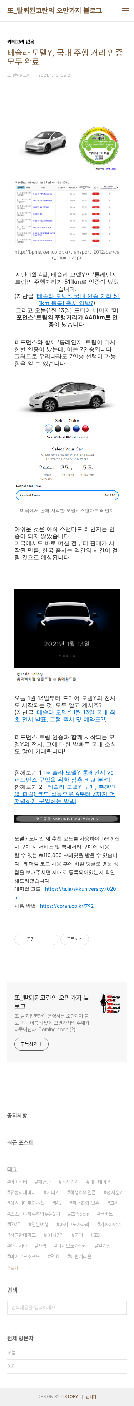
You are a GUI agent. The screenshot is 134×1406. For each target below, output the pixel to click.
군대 (78, 1235)
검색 (119, 1307)
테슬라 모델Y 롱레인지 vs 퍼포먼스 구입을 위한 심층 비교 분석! (63, 776)
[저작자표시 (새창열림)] (92, 939)
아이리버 (18, 1182)
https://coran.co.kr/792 (67, 906)
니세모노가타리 (72, 1246)
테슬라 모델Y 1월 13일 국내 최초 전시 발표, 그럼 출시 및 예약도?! (64, 716)
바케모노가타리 (74, 1224)
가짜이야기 (110, 1224)
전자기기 (70, 1182)
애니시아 (18, 1246)
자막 (42, 1246)
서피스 (52, 1192)
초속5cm (80, 1214)
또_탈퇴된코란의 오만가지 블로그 (54, 10)
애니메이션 (100, 1182)
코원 (114, 1203)
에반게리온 (80, 1256)
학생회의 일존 (85, 1203)
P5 (58, 1203)
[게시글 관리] (50, 939)
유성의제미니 (23, 1192)
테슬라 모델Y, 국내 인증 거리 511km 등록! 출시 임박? (78, 299)
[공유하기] (41, 939)
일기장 (104, 1246)
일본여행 (40, 1224)
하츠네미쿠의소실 (27, 1203)
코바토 (106, 1214)
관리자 (91, 1396)
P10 (55, 1256)
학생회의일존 (83, 1192)
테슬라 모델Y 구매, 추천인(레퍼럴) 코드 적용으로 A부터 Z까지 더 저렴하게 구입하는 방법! (64, 793)
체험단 (44, 1182)
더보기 (12, 1268)
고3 (97, 1235)
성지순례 (115, 1192)
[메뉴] (125, 10)
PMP (15, 1224)
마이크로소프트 (25, 1256)
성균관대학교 (23, 1235)
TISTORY (69, 1396)
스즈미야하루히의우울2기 (35, 1214)
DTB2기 (55, 1235)
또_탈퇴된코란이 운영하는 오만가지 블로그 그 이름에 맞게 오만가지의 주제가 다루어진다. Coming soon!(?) (51, 1022)
